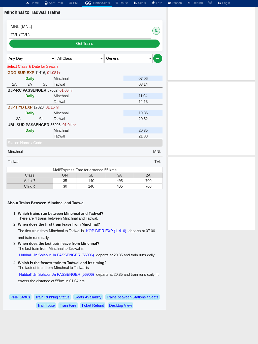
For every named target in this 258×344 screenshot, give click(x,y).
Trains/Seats (101, 3)
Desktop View (120, 305)
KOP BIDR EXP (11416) (106, 231)
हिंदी (210, 3)
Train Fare (68, 305)
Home (34, 3)
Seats (141, 3)
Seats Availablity (88, 297)
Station (177, 3)
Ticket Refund (92, 305)
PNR (76, 3)
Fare (158, 3)
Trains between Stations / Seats (132, 297)
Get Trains (84, 43)
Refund (197, 3)
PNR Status (20, 297)
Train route (46, 305)
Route (123, 3)
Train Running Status (52, 297)
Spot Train (55, 3)
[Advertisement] (211, 44)
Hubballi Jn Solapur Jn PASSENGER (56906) (56, 255)
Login (225, 3)
